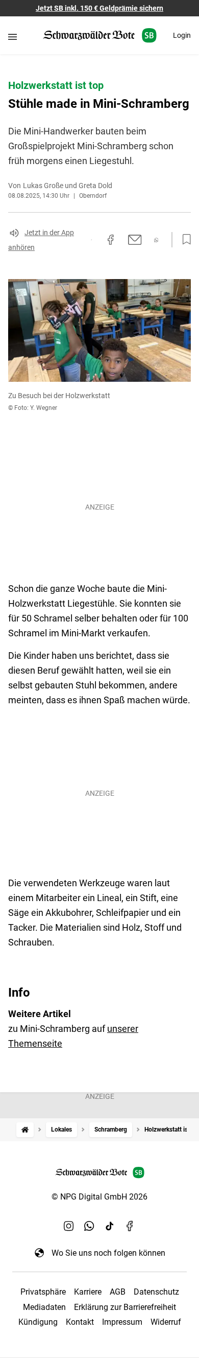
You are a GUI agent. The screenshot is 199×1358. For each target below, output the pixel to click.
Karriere (88, 1292)
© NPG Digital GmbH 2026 (99, 1197)
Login (182, 35)
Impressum (122, 1322)
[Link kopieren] (91, 239)
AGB (118, 1292)
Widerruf (166, 1322)
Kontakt (80, 1322)
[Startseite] (25, 1129)
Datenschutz (156, 1292)
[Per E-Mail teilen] (135, 239)
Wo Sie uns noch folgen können (108, 1253)
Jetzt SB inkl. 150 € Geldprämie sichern (99, 8)
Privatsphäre (43, 1292)
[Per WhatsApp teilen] (156, 240)
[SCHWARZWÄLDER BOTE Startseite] (100, 35)
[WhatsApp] (89, 1226)
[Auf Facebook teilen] (111, 239)
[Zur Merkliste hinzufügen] (184, 239)
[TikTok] (110, 1226)
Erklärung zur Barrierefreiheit (125, 1307)
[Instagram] (69, 1226)
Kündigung (38, 1322)
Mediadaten (44, 1307)
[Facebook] (130, 1226)
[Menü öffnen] (12, 36)
